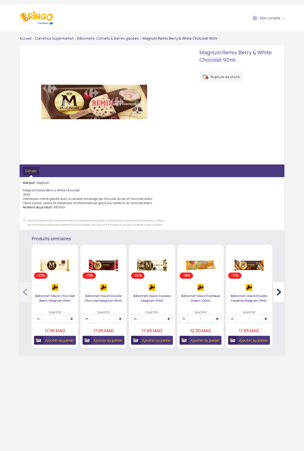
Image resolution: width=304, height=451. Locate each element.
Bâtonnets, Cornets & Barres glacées (108, 38)
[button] (278, 292)
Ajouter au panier (59, 340)
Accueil (25, 38)
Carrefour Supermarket (54, 38)
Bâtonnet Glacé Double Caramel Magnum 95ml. (249, 298)
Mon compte (270, 18)
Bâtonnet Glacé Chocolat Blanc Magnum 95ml (55, 298)
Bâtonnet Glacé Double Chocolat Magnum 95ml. (103, 298)
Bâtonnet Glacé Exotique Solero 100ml (200, 298)
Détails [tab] (31, 170)
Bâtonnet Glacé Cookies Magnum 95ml (152, 298)
